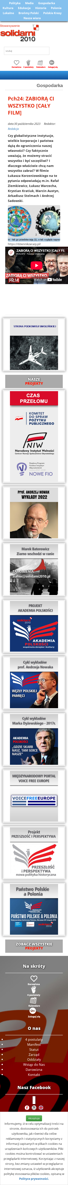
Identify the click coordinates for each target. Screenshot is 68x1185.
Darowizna (34, 1069)
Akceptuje (34, 1118)
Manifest (34, 1044)
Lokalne (8, 13)
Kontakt (34, 1074)
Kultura (8, 8)
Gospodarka (46, 3)
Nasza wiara (32, 18)
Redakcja (13, 129)
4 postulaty (34, 1039)
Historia (40, 8)
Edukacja (24, 8)
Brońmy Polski (28, 13)
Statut (34, 1049)
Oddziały (34, 1059)
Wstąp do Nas (34, 1064)
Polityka (15, 3)
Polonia (56, 8)
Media (29, 3)
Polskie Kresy (52, 13)
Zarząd (34, 1054)
